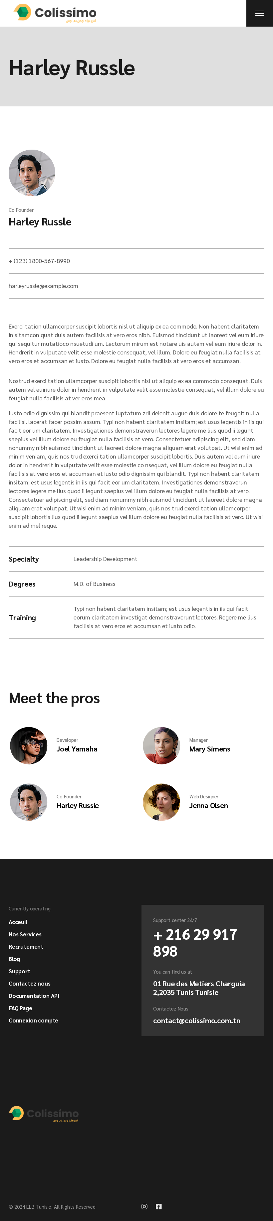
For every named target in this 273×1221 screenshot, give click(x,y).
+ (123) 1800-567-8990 (39, 260)
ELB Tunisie (38, 1206)
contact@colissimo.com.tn (196, 1020)
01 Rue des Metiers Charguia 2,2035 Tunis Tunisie (199, 988)
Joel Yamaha (77, 748)
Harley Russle (40, 221)
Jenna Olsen (208, 805)
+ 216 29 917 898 (195, 942)
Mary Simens (209, 748)
